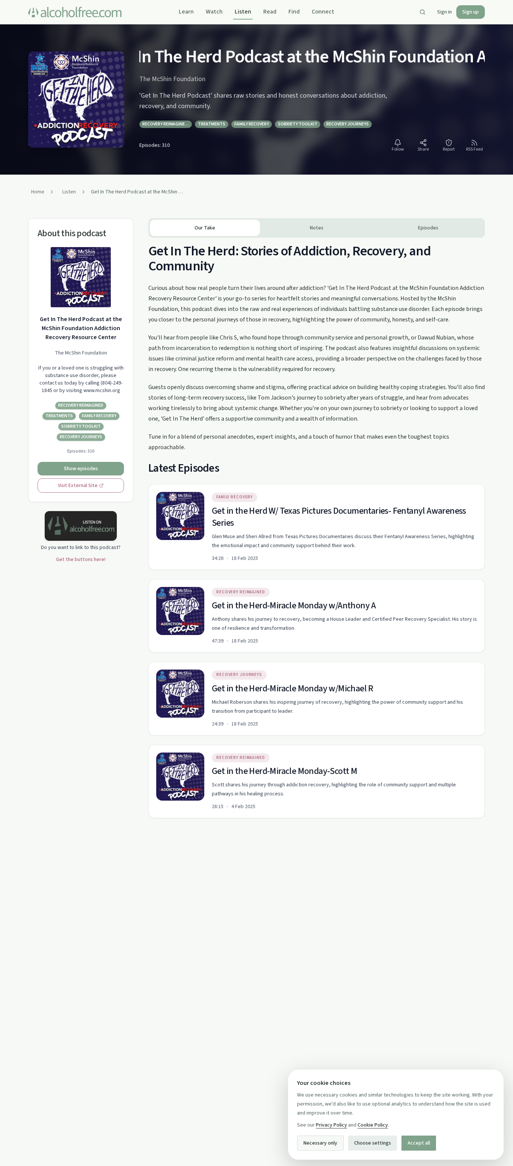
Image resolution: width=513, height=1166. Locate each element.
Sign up (470, 12)
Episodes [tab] (428, 228)
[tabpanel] (316, 528)
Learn (186, 12)
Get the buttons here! (81, 559)
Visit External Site (78, 485)
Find (294, 12)
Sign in (444, 12)
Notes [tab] (316, 228)
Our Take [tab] (205, 228)
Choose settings (372, 1143)
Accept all (418, 1143)
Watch (214, 12)
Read (269, 12)
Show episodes (81, 468)
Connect (323, 12)
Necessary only (320, 1143)
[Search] (422, 12)
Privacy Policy (331, 1125)
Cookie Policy (373, 1125)
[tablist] (316, 228)
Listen (243, 12)
